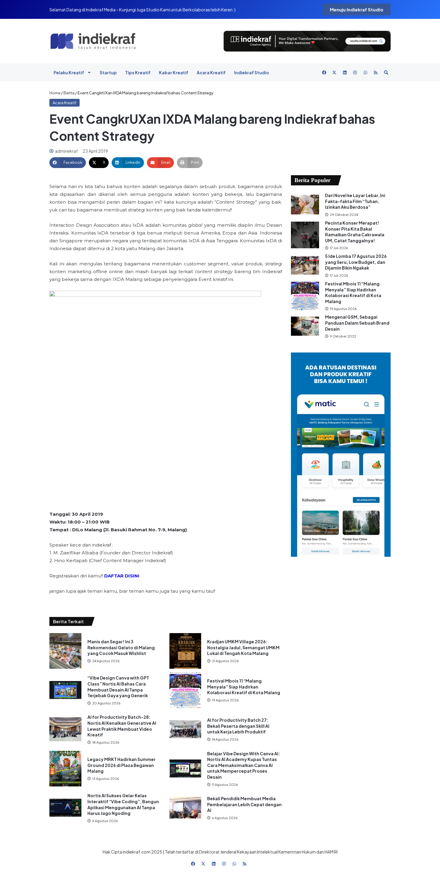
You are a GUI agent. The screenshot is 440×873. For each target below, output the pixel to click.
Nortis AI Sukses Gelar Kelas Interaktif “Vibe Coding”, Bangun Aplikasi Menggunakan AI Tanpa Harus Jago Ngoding (123, 804)
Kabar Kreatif (173, 72)
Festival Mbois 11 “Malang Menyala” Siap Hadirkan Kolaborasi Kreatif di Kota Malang (243, 686)
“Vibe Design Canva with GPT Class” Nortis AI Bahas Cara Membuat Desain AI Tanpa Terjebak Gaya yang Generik (118, 686)
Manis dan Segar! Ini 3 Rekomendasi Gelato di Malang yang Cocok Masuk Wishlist (121, 647)
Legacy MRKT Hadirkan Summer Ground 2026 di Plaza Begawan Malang (121, 765)
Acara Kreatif (211, 72)
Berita (69, 92)
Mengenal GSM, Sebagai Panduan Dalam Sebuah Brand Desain (357, 322)
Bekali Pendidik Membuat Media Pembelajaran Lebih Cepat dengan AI (244, 804)
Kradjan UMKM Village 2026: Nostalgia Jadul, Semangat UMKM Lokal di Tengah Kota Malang (243, 647)
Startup (108, 72)
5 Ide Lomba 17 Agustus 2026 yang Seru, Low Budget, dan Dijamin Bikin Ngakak (356, 261)
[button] (67, 162)
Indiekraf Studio (251, 72)
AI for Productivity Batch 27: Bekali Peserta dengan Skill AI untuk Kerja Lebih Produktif (238, 725)
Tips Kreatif (138, 72)
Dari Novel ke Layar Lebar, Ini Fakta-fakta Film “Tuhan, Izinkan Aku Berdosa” (355, 201)
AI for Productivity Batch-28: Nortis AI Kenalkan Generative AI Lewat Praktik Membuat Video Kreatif (121, 725)
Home (54, 92)
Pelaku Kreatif (69, 72)
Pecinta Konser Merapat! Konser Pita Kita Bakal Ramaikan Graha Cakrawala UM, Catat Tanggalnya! (354, 231)
